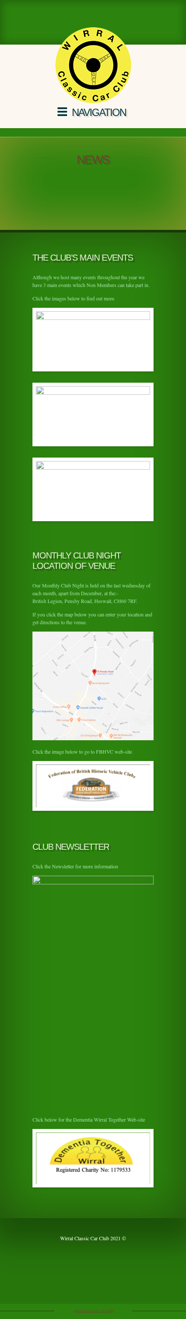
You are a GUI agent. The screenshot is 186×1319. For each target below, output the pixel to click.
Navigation (99, 112)
